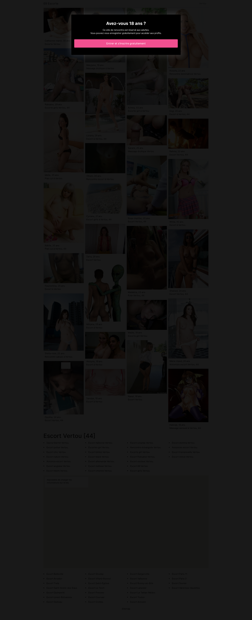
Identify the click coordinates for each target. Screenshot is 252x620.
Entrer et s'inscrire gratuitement (126, 43)
